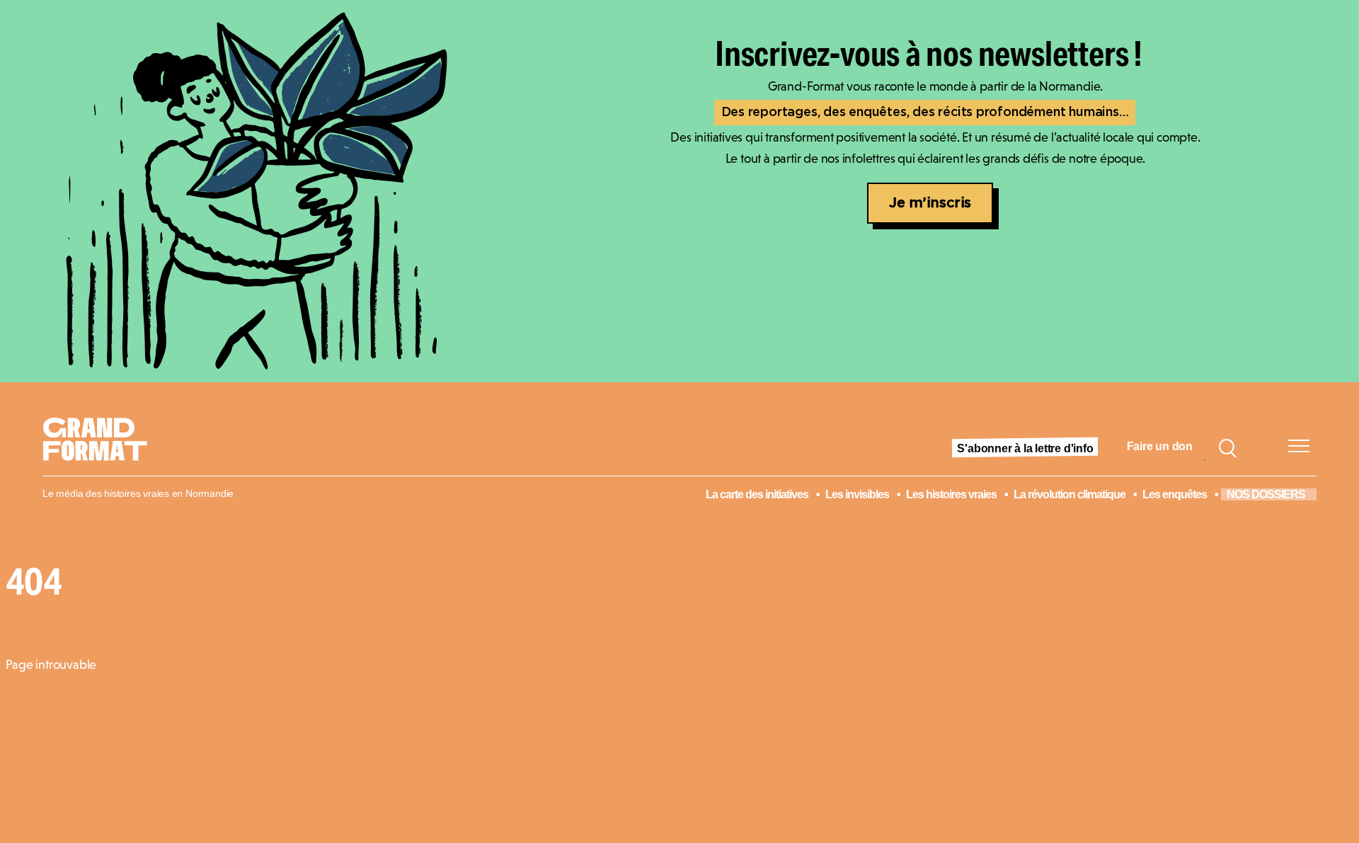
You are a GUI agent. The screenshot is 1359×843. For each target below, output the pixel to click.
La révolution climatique (1069, 494)
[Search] (1227, 446)
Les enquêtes (1174, 494)
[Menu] (1299, 446)
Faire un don (1160, 446)
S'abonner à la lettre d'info (1025, 448)
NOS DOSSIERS (1266, 494)
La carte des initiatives (757, 494)
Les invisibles (857, 494)
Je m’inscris (930, 203)
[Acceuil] (101, 447)
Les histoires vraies (951, 494)
